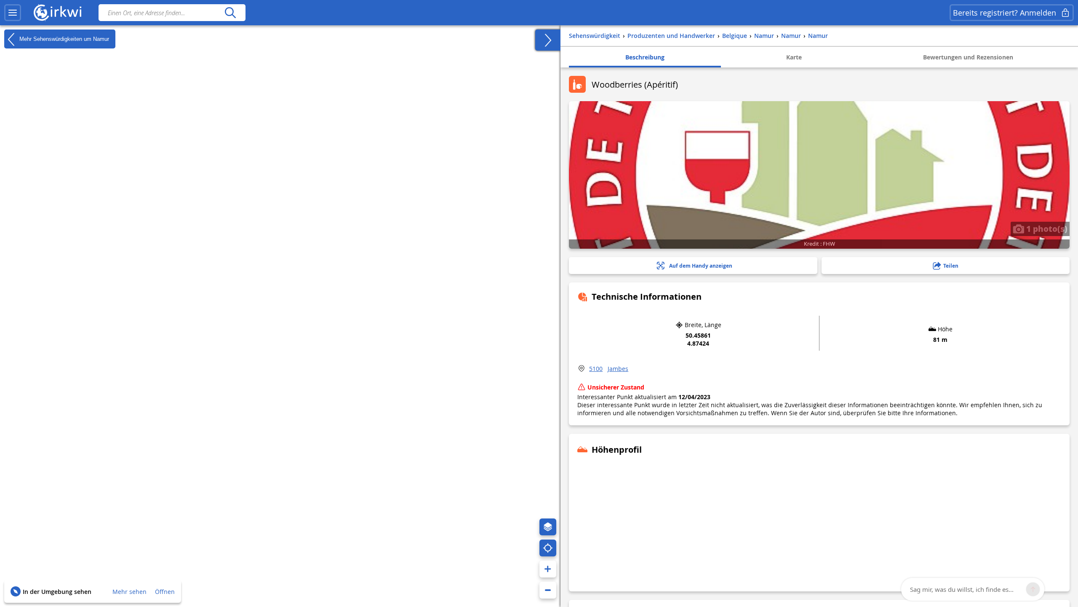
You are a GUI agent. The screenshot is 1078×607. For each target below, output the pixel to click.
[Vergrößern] (547, 569)
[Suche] (230, 12)
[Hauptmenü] (12, 12)
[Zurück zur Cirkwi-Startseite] (58, 12)
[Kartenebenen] (547, 526)
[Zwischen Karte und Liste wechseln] (547, 40)
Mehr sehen (129, 592)
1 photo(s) (1045, 228)
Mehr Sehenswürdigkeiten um (63, 38)
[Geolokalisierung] (547, 548)
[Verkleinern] (547, 590)
